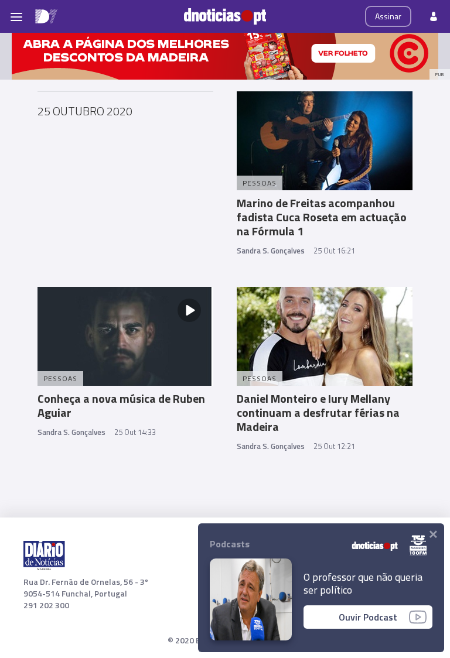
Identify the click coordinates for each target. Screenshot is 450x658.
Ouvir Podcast (368, 617)
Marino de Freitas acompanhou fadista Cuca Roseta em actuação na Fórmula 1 (322, 217)
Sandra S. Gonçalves (271, 250)
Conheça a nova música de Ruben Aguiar (121, 405)
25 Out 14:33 (135, 432)
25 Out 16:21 (334, 250)
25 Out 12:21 (334, 446)
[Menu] (16, 16)
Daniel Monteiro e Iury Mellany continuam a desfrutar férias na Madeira (318, 412)
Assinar (388, 16)
